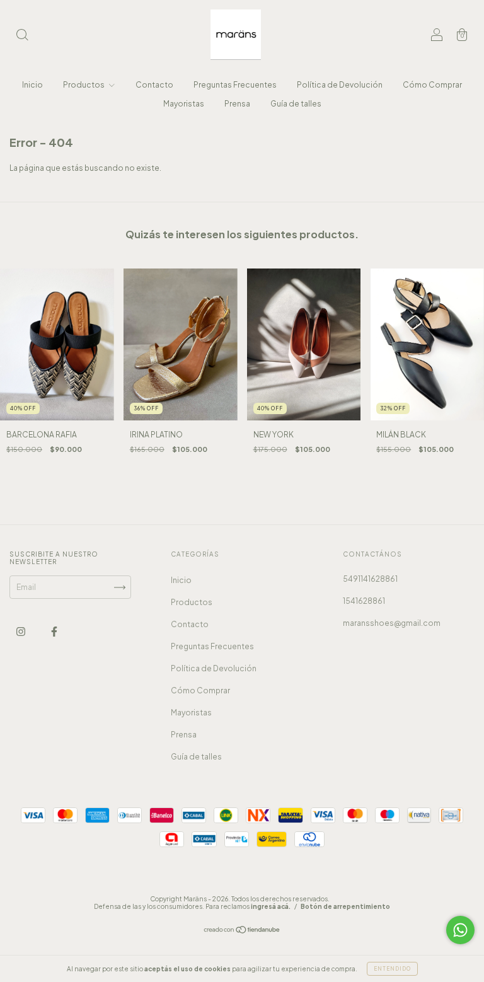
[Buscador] (22, 36)
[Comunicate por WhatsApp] (460, 930)
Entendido (392, 969)
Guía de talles (295, 103)
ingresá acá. (271, 906)
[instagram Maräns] (21, 631)
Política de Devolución (340, 85)
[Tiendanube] (242, 931)
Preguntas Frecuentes (235, 85)
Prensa (237, 103)
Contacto (154, 85)
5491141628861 (370, 579)
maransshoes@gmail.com (392, 623)
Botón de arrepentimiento (345, 906)
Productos (84, 85)
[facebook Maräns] (54, 631)
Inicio (32, 85)
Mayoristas (183, 103)
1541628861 (364, 601)
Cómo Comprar (432, 85)
